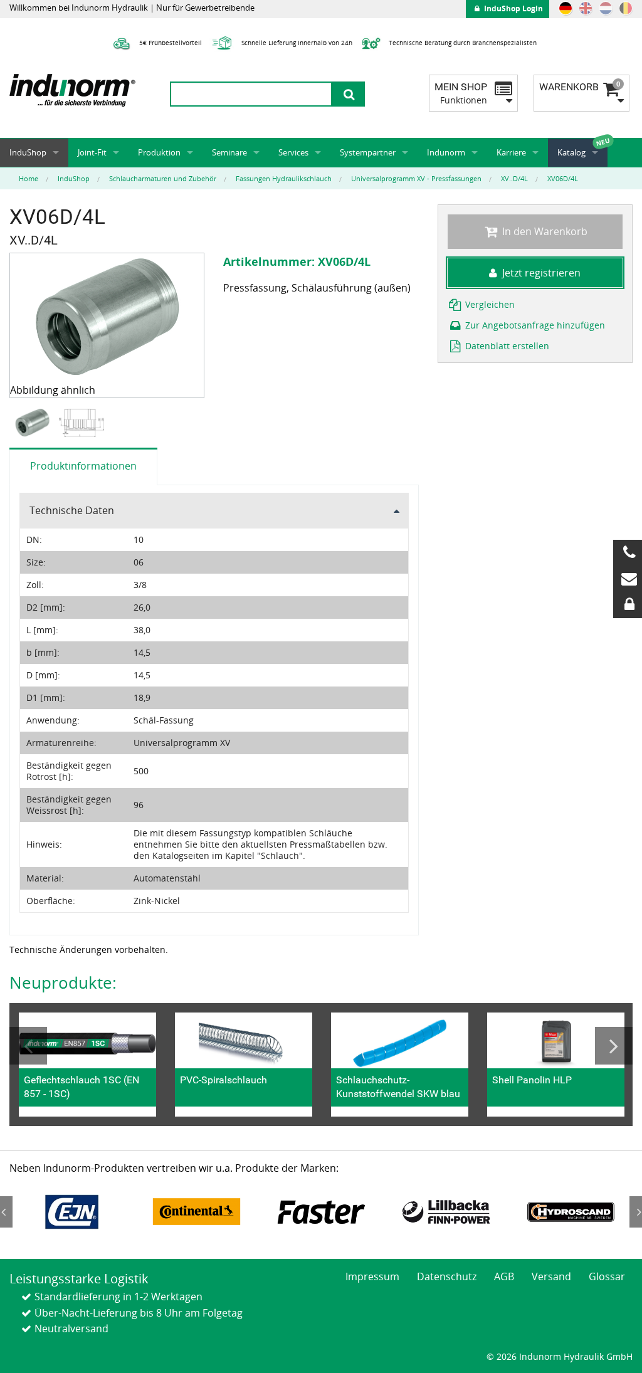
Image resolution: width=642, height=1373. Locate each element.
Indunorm (446, 152)
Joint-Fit (92, 152)
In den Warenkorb (543, 231)
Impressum (372, 1276)
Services (293, 152)
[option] (33, 423)
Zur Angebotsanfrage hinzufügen (534, 325)
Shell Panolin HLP (532, 1080)
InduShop (27, 152)
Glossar (607, 1276)
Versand (551, 1276)
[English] (585, 8)
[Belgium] (626, 8)
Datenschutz (446, 1276)
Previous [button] (28, 1046)
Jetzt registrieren (541, 273)
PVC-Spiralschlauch (223, 1080)
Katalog (571, 152)
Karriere (511, 152)
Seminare (229, 152)
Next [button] (614, 1046)
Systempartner (368, 152)
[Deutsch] (565, 8)
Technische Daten (71, 510)
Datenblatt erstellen (506, 346)
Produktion (159, 152)
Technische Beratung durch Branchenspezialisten (462, 42)
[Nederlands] (606, 8)
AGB (504, 1276)
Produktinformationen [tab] (83, 466)
